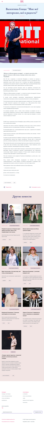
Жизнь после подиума (28, 400)
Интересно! (4, 400)
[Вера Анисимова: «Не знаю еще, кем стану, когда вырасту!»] (11, 264)
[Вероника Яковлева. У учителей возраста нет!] (32, 265)
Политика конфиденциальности (8, 419)
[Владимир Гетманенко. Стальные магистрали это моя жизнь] (11, 306)
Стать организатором (7, 396)
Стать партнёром (6, 398)
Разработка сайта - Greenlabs (28, 421)
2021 (29, 283)
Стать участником (27, 396)
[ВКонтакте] (2, 408)
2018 (14, 182)
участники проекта (14, 225)
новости (13, 351)
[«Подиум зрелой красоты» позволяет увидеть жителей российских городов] (11, 353)
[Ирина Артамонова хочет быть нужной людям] (32, 224)
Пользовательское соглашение (8, 421)
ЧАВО (24, 398)
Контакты (25, 402)
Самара (25, 242)
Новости (20, 5)
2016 (10, 239)
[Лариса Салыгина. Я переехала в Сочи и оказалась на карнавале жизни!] (32, 308)
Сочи (25, 283)
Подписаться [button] (38, 412)
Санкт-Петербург (7, 182)
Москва (4, 239)
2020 (31, 242)
